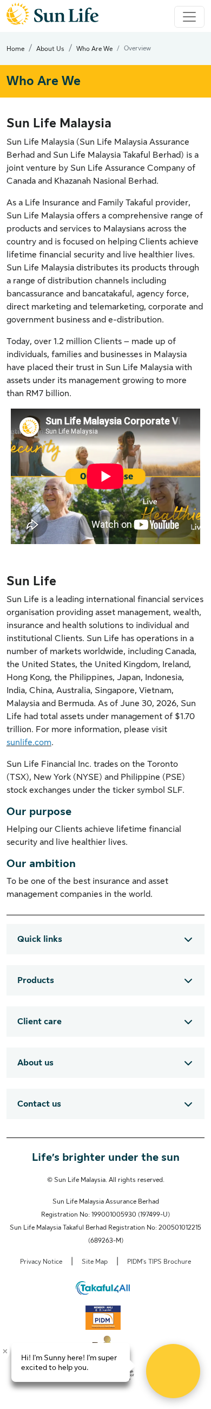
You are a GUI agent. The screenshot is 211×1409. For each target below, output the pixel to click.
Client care (39, 1021)
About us (35, 1063)
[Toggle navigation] (189, 17)
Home (15, 49)
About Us (50, 49)
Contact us (39, 1104)
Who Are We (94, 49)
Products (35, 980)
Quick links (39, 939)
